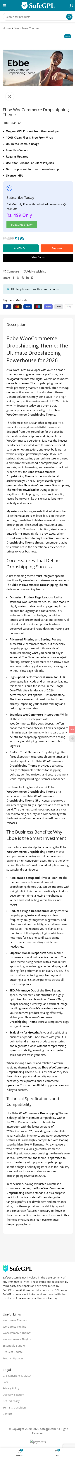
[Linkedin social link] (27, 277)
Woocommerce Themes (17, 1333)
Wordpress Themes (15, 1320)
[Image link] (17, 1268)
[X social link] (18, 277)
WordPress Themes (27, 28)
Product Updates (13, 1358)
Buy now (57, 248)
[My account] (71, 5)
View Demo (38, 257)
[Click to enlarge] (10, 96)
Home (7, 28)
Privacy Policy (11, 1388)
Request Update (13, 1352)
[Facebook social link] (13, 277)
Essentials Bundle (14, 1345)
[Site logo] (38, 5)
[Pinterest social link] (22, 277)
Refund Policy (11, 1401)
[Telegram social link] (32, 277)
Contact (7, 1414)
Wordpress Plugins (14, 1326)
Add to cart (20, 248)
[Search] (69, 17)
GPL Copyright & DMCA (17, 1375)
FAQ (5, 1382)
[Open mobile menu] (4, 5)
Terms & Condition (14, 1407)
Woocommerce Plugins (17, 1339)
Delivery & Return (14, 1394)
